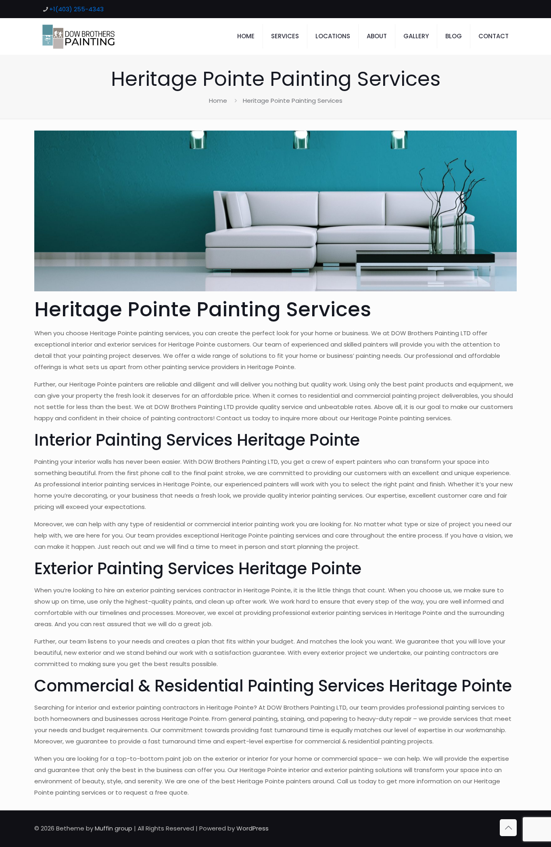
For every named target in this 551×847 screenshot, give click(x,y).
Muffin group (113, 828)
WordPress (252, 828)
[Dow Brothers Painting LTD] (78, 36)
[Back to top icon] (508, 827)
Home (218, 100)
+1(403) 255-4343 (76, 9)
